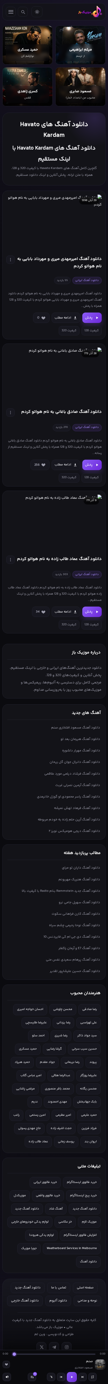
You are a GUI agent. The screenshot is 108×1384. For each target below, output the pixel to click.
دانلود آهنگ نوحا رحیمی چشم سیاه (74, 925)
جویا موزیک (29, 1248)
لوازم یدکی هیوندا (41, 1235)
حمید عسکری (28, 1048)
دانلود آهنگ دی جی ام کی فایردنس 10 (72, 936)
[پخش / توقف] (72, 1377)
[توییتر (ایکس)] (41, 1347)
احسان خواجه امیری (30, 1009)
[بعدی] (82, 1377)
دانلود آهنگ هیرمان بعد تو (80, 739)
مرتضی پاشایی (25, 1088)
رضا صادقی (89, 1009)
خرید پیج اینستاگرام (83, 1195)
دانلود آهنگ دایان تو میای (81, 867)
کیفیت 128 (91, 330)
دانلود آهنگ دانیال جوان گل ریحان (75, 762)
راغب (16, 1115)
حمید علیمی (89, 1115)
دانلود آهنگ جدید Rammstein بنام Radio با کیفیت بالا (61, 891)
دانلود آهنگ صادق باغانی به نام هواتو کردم (61, 412)
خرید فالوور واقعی (48, 1195)
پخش (89, 317)
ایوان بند (90, 1141)
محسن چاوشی (62, 1009)
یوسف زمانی (66, 1141)
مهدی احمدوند (57, 1101)
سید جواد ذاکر (87, 1035)
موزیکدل (20, 1195)
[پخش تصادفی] (51, 1377)
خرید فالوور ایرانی (45, 1182)
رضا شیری (61, 1035)
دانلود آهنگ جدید (85, 1208)
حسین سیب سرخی (84, 1048)
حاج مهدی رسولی (29, 1128)
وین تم (39, 1334)
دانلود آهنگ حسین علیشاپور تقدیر (75, 971)
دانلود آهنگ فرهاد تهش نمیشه (77, 808)
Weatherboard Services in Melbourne (72, 1248)
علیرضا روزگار (88, 1075)
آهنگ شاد (56, 1208)
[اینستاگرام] (67, 1347)
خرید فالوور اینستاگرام (82, 1182)
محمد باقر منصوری (57, 1088)
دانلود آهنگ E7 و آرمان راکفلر (79, 948)
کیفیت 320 (69, 330)
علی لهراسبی (88, 1022)
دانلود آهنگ (88, 1261)
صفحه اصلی (85, 1287)
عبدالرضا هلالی (60, 1075)
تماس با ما (58, 1287)
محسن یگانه (88, 1088)
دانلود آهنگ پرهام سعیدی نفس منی (73, 959)
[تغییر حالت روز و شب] (36, 11)
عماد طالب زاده (38, 1141)
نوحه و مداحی (87, 1300)
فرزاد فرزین (89, 1128)
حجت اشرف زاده (61, 1128)
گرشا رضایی (54, 1048)
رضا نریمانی (72, 1062)
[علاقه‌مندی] (6, 1364)
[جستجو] (23, 12)
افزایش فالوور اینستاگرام (80, 1235)
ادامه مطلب (63, 317)
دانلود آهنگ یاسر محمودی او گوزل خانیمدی (68, 796)
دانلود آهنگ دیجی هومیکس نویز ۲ (74, 831)
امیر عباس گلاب (30, 1075)
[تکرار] (92, 1377)
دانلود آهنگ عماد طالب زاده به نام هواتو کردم (59, 559)
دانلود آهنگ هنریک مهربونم (79, 879)
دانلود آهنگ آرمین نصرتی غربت (77, 785)
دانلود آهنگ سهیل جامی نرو (79, 902)
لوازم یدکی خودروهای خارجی (29, 1221)
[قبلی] (61, 1377)
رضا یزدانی (63, 1022)
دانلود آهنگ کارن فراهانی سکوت (76, 914)
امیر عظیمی (63, 1115)
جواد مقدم (47, 1062)
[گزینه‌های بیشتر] (10, 259)
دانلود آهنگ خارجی (25, 1300)
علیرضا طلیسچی (36, 1022)
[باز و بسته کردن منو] (11, 12)
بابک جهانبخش (87, 1101)
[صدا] (7, 1377)
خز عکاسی (65, 1221)
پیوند (93, 1062)
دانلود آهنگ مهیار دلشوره (81, 750)
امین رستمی (37, 1115)
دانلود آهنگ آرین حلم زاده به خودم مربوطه (69, 819)
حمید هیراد (22, 1062)
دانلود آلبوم (58, 1300)
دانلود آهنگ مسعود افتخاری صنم (75, 727)
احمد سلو (38, 1035)
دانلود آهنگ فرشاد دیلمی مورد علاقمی (72, 773)
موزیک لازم (89, 1221)
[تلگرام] (54, 1347)
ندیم (34, 1101)
